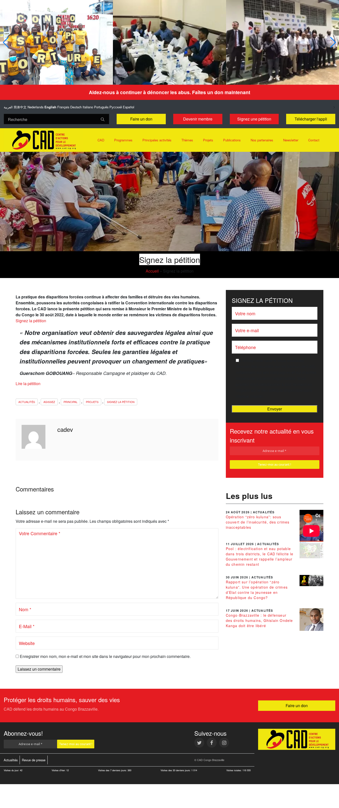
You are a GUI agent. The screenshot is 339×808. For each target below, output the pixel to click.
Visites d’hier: (59, 770)
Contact (313, 140)
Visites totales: (234, 770)
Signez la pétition (31, 320)
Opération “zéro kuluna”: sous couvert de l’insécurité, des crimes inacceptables (258, 522)
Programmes (123, 140)
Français (63, 107)
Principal (70, 402)
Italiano (88, 107)
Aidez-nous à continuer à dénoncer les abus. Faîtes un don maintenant (169, 92)
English (50, 107)
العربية (8, 107)
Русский (115, 107)
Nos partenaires (262, 140)
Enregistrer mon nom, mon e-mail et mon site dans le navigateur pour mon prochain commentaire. (105, 656)
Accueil (152, 271)
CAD (101, 140)
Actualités (26, 402)
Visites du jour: (12, 770)
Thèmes (187, 140)
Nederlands (35, 107)
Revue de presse (33, 760)
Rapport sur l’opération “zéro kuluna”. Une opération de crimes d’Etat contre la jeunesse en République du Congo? (257, 589)
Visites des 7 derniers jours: (113, 770)
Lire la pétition (28, 383)
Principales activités (156, 140)
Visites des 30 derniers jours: (176, 770)
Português (101, 107)
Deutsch (76, 107)
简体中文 (20, 107)
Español (128, 107)
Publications (232, 140)
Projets (208, 140)
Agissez (49, 402)
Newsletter (290, 140)
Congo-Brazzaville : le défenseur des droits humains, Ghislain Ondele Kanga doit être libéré (259, 620)
